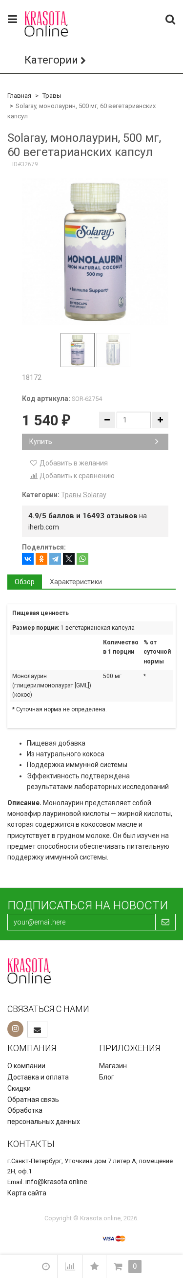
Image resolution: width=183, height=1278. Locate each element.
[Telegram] (55, 559)
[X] (69, 559)
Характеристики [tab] (76, 582)
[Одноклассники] (41, 559)
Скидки (19, 1088)
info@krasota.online (56, 1182)
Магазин (113, 1066)
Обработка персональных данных (43, 1115)
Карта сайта (26, 1193)
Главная (19, 95)
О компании (26, 1066)
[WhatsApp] (82, 559)
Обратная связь (33, 1099)
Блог (106, 1077)
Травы (51, 95)
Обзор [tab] (25, 582)
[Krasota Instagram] (15, 1029)
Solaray (94, 495)
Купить (40, 441)
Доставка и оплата (38, 1077)
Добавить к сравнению (76, 476)
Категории (51, 60)
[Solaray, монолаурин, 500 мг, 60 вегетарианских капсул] (95, 251)
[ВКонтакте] (28, 559)
